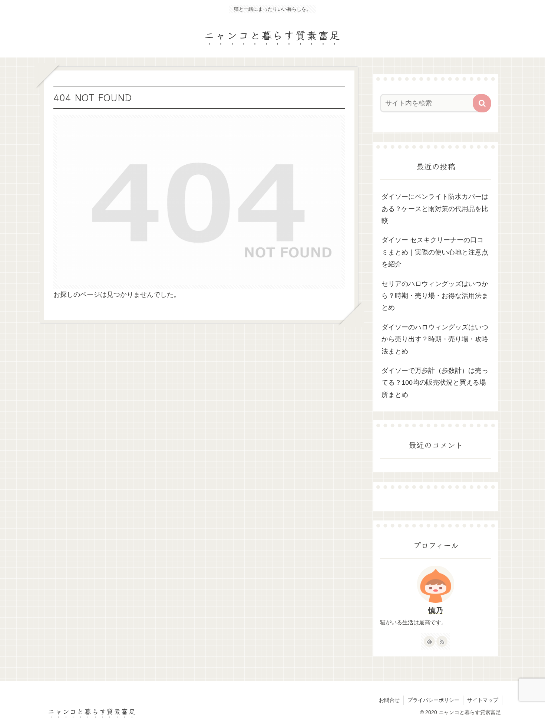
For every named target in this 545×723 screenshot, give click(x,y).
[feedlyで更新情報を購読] (429, 641)
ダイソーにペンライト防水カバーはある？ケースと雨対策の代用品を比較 (435, 208)
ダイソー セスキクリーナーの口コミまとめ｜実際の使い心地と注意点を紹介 (435, 252)
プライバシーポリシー (433, 700)
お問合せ (389, 700)
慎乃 (435, 611)
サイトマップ (482, 700)
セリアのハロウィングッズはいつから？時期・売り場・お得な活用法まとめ (435, 296)
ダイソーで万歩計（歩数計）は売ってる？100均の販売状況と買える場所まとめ (435, 382)
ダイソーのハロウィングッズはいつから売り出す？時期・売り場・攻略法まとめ (435, 339)
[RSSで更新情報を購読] (442, 641)
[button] (482, 103)
